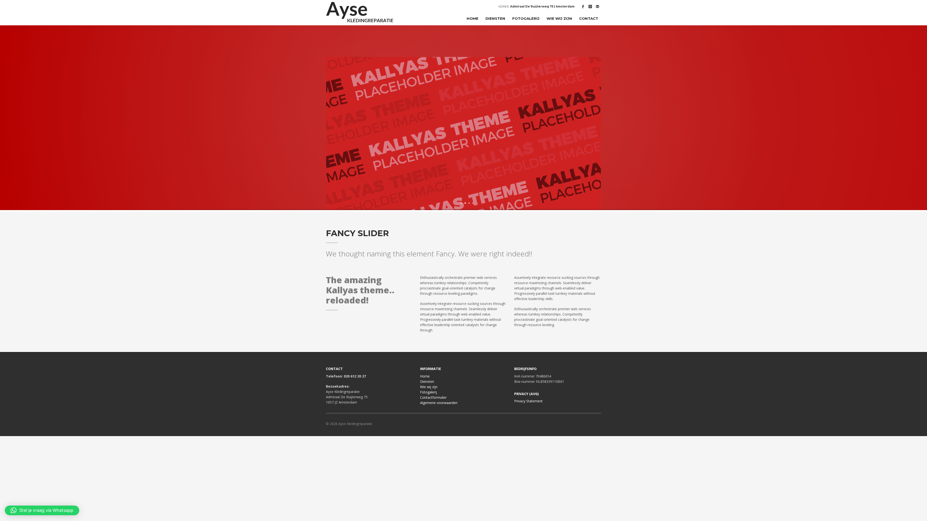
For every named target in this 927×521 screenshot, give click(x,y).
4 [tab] (473, 203)
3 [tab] (469, 203)
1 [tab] (461, 203)
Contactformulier (433, 397)
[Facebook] (583, 6)
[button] (42, 510)
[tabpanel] (463, 134)
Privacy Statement (528, 401)
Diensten (427, 381)
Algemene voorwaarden (438, 402)
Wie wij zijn (428, 386)
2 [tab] (465, 203)
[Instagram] (590, 6)
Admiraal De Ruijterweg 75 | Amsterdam (542, 6)
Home (425, 376)
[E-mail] (597, 6)
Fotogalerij (428, 392)
